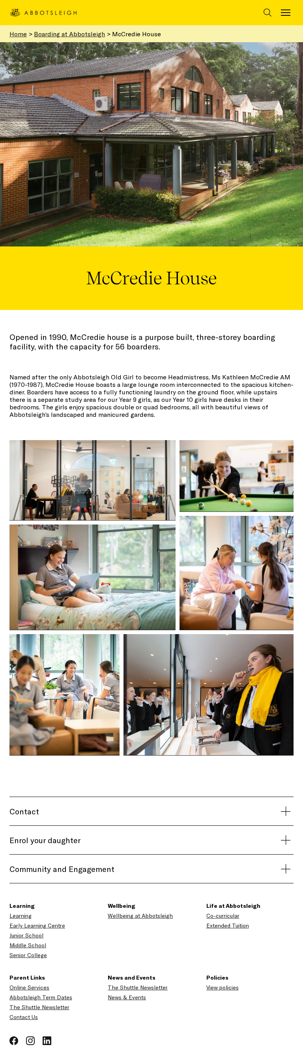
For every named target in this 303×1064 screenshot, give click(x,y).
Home (18, 33)
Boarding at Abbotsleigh (69, 33)
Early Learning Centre (37, 925)
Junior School (26, 935)
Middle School (27, 945)
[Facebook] (14, 1039)
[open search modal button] (267, 12)
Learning (20, 915)
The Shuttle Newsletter (39, 1007)
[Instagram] (31, 1039)
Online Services (29, 987)
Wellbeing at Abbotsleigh (140, 915)
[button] (92, 480)
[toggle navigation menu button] (286, 12)
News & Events (127, 997)
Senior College (28, 955)
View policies (222, 987)
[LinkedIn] (47, 1039)
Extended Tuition (227, 925)
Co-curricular (222, 915)
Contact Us (23, 1017)
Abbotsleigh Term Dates (40, 997)
